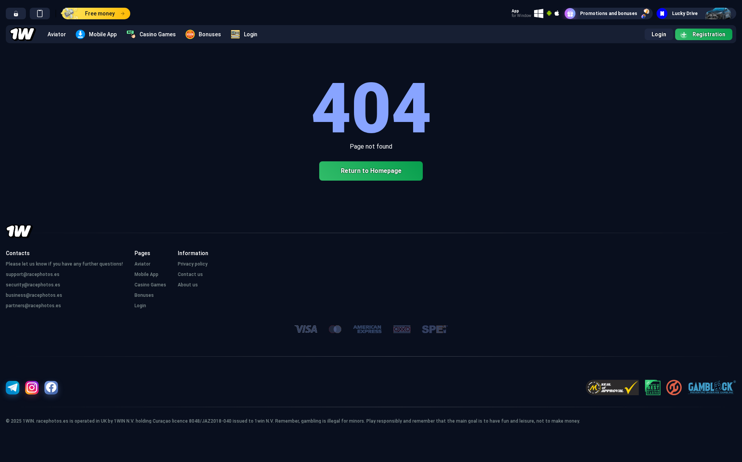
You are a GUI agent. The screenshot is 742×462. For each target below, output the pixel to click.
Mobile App (103, 34)
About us (188, 285)
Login (250, 34)
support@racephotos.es (33, 274)
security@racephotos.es (33, 285)
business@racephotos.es (34, 295)
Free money (100, 13)
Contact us (190, 274)
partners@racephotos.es (33, 305)
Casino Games (158, 34)
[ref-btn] (16, 13)
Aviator (57, 34)
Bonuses (210, 34)
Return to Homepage (371, 170)
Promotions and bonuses (608, 13)
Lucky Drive (685, 13)
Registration (709, 34)
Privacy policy (193, 264)
